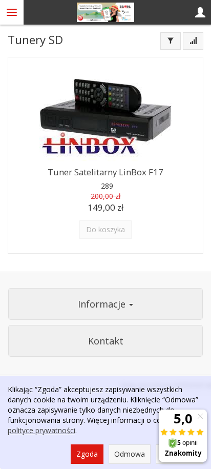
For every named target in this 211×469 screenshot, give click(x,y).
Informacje (103, 304)
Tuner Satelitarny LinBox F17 (105, 172)
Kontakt (105, 341)
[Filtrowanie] (170, 41)
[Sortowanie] (193, 41)
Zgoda (87, 454)
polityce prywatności (41, 430)
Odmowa (129, 454)
